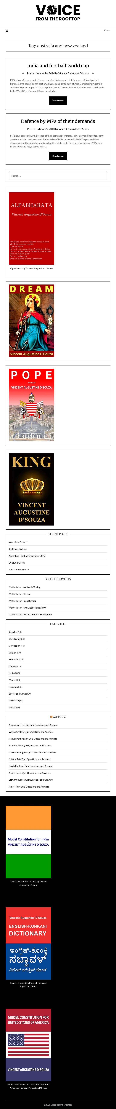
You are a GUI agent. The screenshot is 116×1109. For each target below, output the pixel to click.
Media (12, 680)
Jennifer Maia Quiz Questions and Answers (30, 745)
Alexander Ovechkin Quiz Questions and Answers (33, 725)
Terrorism (14, 700)
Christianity (15, 639)
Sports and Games (18, 693)
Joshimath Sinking (18, 549)
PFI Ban (27, 594)
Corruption (14, 645)
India (11, 673)
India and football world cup (58, 66)
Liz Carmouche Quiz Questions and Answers (31, 779)
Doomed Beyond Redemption (37, 614)
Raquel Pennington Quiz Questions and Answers (33, 738)
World (12, 707)
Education (14, 659)
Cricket (12, 652)
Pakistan (13, 687)
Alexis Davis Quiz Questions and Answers (30, 773)
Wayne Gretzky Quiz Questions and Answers (31, 731)
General (13, 666)
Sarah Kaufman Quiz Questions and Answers (31, 766)
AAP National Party (19, 569)
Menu (107, 30)
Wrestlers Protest (18, 542)
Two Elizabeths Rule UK (34, 607)
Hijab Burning (29, 600)
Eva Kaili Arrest (17, 562)
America (13, 632)
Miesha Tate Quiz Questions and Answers (29, 759)
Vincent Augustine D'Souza (73, 73)
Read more (58, 100)
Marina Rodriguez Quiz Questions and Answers (32, 752)
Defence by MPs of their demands (58, 121)
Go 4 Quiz (59, 716)
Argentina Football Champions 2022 (27, 555)
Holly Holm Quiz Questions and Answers (29, 786)
